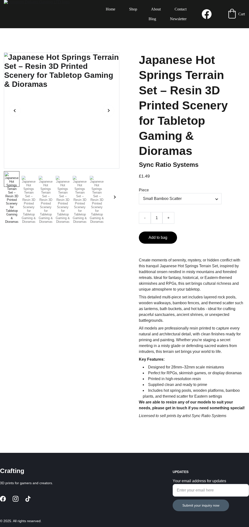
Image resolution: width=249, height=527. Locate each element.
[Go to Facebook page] (207, 14)
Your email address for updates (199, 481)
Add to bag (158, 237)
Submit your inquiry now (200, 505)
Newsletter (178, 19)
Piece (144, 190)
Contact (181, 9)
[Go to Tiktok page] (28, 499)
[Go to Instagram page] (15, 499)
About (156, 9)
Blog (152, 19)
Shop (133, 9)
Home (110, 9)
